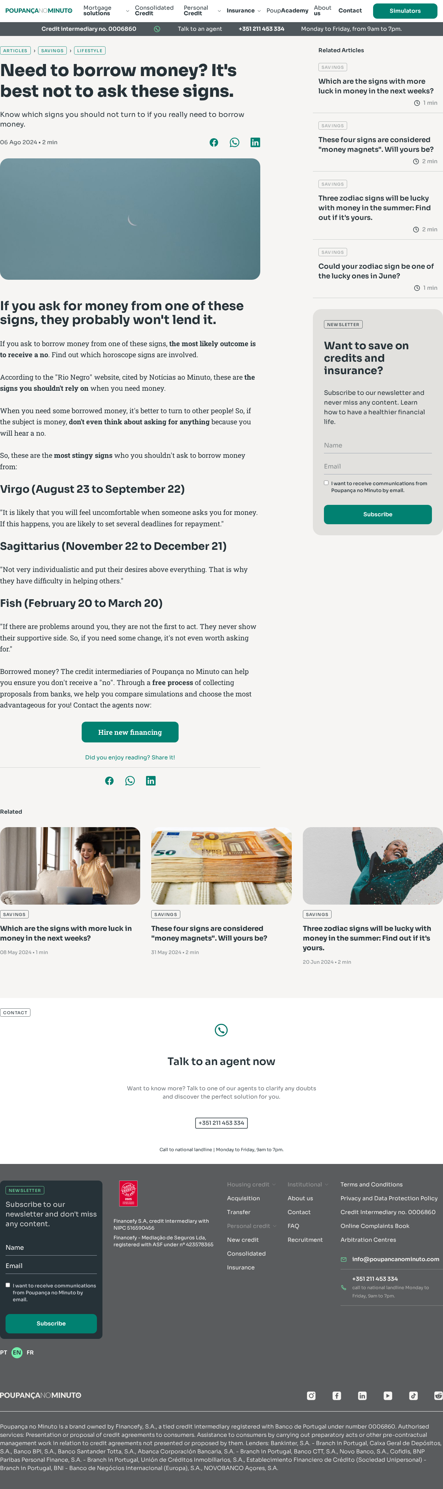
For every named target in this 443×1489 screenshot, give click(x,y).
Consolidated (246, 1253)
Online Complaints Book (375, 1226)
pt (3, 1352)
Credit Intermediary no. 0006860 (388, 1212)
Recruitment (305, 1239)
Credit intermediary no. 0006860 (89, 29)
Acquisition (243, 1198)
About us (300, 1198)
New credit (243, 1239)
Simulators (405, 11)
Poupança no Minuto (185, 671)
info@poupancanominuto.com (396, 1259)
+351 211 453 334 (261, 29)
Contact (299, 1212)
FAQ (293, 1226)
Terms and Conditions (372, 1184)
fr (30, 1352)
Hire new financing (130, 732)
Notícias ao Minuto (179, 376)
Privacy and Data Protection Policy (389, 1198)
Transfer (239, 1212)
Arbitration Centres (368, 1239)
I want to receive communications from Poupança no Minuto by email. (379, 486)
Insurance (241, 1267)
